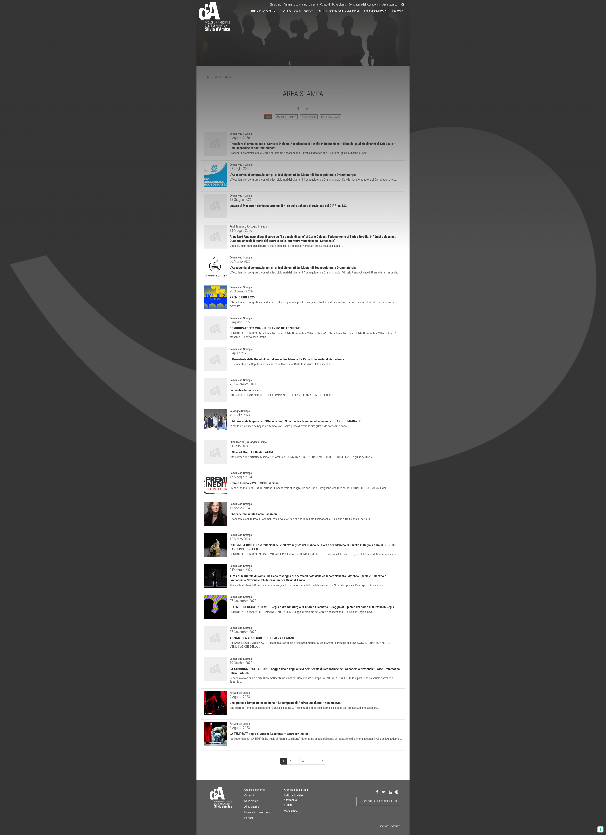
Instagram (397, 792)
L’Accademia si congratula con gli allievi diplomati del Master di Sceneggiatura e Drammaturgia (293, 268)
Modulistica (291, 811)
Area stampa (389, 4)
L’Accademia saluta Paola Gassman (253, 514)
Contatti (325, 4)
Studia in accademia (263, 11)
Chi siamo (275, 4)
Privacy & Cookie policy (258, 812)
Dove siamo (339, 4)
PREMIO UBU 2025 (242, 297)
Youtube (390, 792)
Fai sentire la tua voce (244, 390)
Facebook (377, 792)
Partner (248, 818)
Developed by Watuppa (390, 826)
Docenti (309, 11)
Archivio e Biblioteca (296, 790)
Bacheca (286, 11)
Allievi (323, 11)
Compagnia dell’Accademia (364, 4)
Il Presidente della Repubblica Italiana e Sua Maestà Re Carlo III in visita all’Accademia (287, 359)
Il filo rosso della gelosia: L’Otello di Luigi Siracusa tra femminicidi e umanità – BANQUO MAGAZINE (296, 421)
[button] (403, 4)
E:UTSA (288, 805)
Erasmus (398, 11)
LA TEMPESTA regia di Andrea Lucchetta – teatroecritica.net (269, 734)
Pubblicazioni (237, 442)
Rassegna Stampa (240, 411)
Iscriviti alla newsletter (379, 801)
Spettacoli (336, 11)
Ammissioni (352, 11)
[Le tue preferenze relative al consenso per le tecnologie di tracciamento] (600, 829)
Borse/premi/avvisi (376, 11)
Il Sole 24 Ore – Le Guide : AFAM (251, 452)
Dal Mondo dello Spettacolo (293, 798)
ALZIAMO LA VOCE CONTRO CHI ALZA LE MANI (262, 638)
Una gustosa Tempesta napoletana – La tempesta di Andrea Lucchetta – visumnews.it (286, 703)
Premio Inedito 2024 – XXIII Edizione (254, 483)
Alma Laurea (251, 806)
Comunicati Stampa (241, 257)
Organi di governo (254, 790)
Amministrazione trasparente (301, 4)
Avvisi (297, 11)
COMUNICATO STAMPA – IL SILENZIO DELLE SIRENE (265, 328)
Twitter (383, 792)
